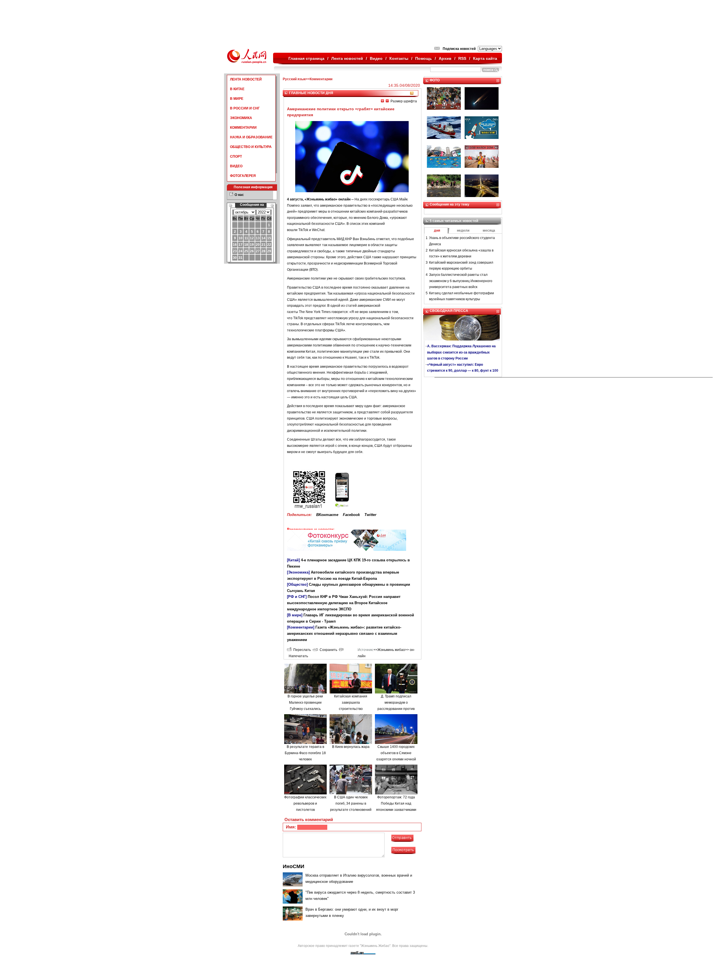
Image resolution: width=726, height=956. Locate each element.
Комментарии (321, 79)
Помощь (423, 58)
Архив (445, 58)
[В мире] (294, 615)
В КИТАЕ (237, 89)
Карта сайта (485, 58)
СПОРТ (236, 156)
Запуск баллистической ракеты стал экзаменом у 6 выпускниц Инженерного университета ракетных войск (460, 281)
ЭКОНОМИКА (241, 118)
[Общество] (297, 584)
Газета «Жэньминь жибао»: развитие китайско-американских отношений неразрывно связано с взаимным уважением (344, 633)
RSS (462, 58)
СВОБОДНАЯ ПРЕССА (449, 311)
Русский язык (294, 79)
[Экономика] (298, 572)
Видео (376, 58)
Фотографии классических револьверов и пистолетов (305, 803)
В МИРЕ (236, 99)
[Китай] (293, 560)
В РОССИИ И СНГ (245, 108)
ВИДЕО (236, 166)
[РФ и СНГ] (297, 597)
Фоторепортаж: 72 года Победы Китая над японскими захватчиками (396, 803)
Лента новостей (347, 58)
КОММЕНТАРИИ (243, 128)
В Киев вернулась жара (351, 747)
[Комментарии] (300, 627)
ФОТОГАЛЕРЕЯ (243, 176)
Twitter (370, 515)
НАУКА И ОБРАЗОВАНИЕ (251, 137)
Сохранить (327, 650)
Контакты (398, 58)
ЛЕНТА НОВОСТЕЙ (246, 79)
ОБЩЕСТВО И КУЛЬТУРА (251, 147)
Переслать (301, 650)
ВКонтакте (327, 515)
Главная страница (306, 58)
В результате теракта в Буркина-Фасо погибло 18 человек (305, 753)
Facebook (351, 515)
